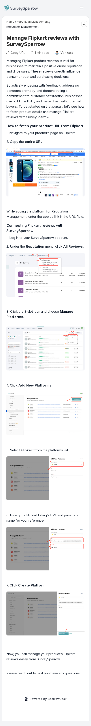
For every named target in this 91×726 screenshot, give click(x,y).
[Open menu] (82, 8)
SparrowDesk (57, 699)
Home (10, 21)
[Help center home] (21, 8)
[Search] (84, 24)
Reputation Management (33, 21)
